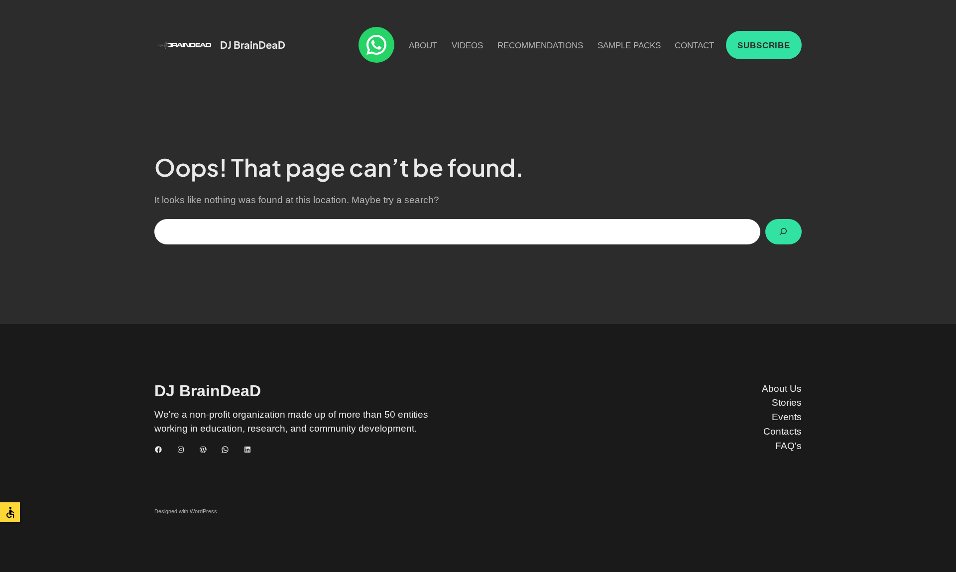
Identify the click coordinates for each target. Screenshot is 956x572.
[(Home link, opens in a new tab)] (184, 45)
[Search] (783, 231)
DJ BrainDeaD (252, 44)
